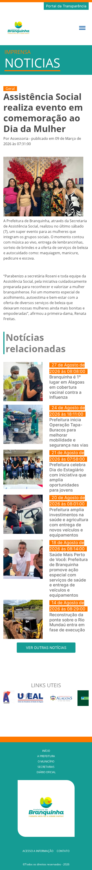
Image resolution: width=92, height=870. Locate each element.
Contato (63, 851)
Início (46, 751)
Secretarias (46, 767)
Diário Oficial (46, 772)
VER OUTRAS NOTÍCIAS (46, 647)
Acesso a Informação (38, 851)
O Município (46, 761)
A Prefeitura (46, 756)
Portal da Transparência (66, 6)
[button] (82, 27)
